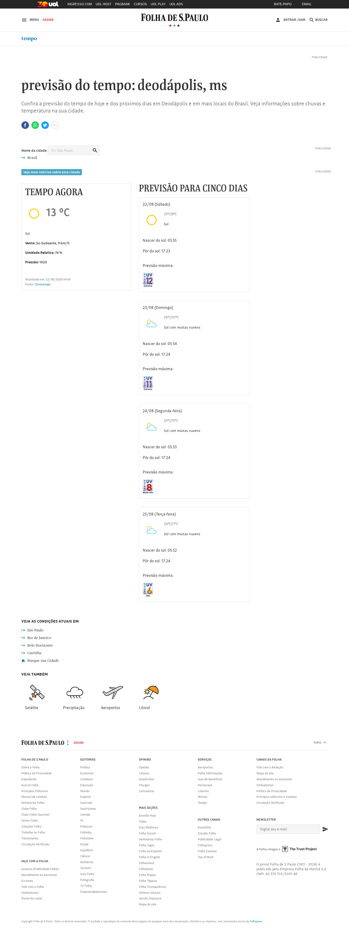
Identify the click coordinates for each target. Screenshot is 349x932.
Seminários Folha (32, 802)
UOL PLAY (158, 4)
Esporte (85, 797)
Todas (143, 821)
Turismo (85, 868)
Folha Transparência (152, 887)
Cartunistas (146, 791)
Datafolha (204, 827)
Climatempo (42, 284)
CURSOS (140, 4)
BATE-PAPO (283, 4)
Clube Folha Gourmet (35, 814)
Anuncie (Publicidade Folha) (40, 869)
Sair (301, 19)
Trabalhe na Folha (33, 832)
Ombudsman (29, 892)
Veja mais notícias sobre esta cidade (51, 172)
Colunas (144, 773)
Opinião (144, 767)
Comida (85, 814)
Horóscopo (205, 785)
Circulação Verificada (35, 844)
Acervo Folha (30, 785)
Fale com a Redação (269, 767)
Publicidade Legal (209, 839)
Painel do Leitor (31, 898)
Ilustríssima (88, 808)
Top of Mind (205, 857)
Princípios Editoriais (34, 791)
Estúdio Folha (207, 833)
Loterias (203, 791)
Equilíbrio (86, 850)
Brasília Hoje (147, 815)
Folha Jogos (147, 845)
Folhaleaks (146, 869)
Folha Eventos (207, 851)
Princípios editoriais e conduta (276, 797)
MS (218, 86)
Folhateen (87, 838)
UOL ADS (176, 4)
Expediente (29, 779)
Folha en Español (150, 851)
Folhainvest (146, 863)
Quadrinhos (146, 779)
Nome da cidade (34, 150)
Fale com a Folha (32, 887)
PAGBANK (122, 4)
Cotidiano (86, 779)
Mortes (203, 797)
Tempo (29, 38)
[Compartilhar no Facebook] (25, 125)
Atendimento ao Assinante (39, 875)
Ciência (85, 856)
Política (85, 767)
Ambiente (86, 862)
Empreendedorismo (93, 891)
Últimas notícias (149, 892)
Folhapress (205, 845)
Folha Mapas (147, 875)
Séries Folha (29, 820)
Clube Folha (29, 808)
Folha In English (149, 857)
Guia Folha (87, 874)
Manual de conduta (34, 797)
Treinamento (29, 838)
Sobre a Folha (30, 767)
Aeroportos (205, 767)
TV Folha (86, 886)
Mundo (85, 791)
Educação (86, 785)
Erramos (27, 881)
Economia (87, 773)
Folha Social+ (148, 833)
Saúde (84, 844)
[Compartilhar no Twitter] (45, 125)
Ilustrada (86, 802)
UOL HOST (103, 4)
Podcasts (86, 826)
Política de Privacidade (36, 773)
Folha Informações (210, 773)
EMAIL (306, 4)
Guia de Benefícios (210, 779)
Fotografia (87, 880)
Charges (144, 785)
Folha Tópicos (148, 881)
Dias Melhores (148, 827)
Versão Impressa (150, 898)
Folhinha (86, 832)
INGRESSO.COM (79, 4)
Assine (48, 19)
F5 (81, 820)
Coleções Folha (31, 826)
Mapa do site (147, 904)
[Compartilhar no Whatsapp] (35, 125)
